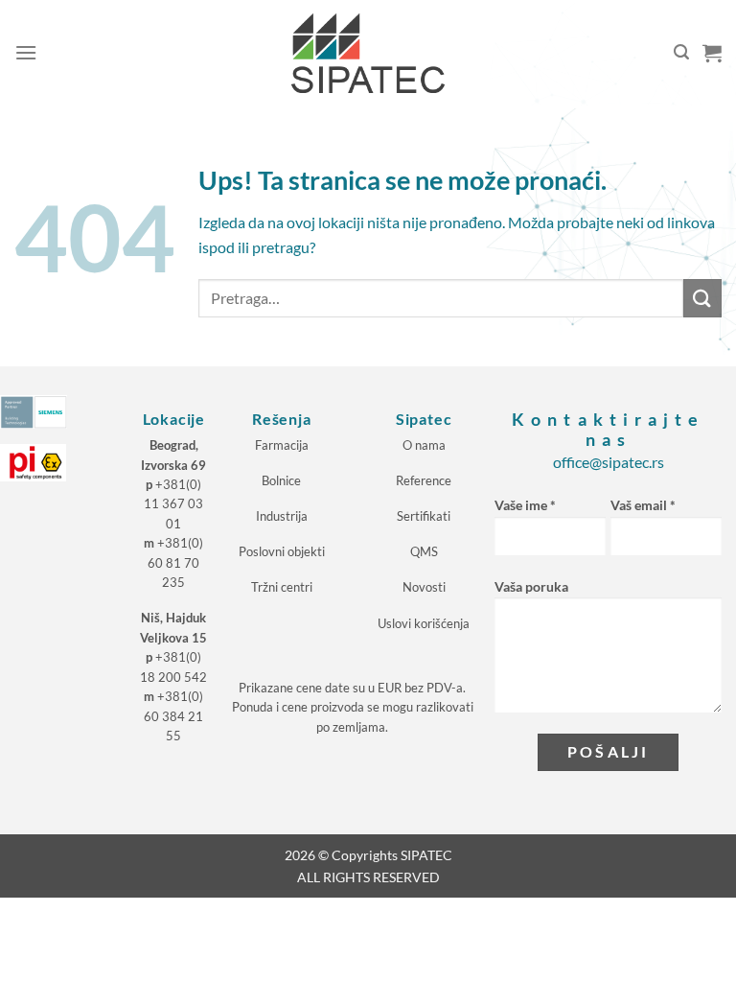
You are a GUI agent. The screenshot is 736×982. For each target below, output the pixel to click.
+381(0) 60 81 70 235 (175, 562)
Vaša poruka (531, 586)
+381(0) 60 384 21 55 (173, 716)
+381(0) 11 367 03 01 (173, 504)
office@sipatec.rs (608, 462)
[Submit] (702, 297)
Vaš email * (643, 505)
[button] (25, 52)
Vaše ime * (525, 505)
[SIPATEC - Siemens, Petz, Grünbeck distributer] (368, 53)
